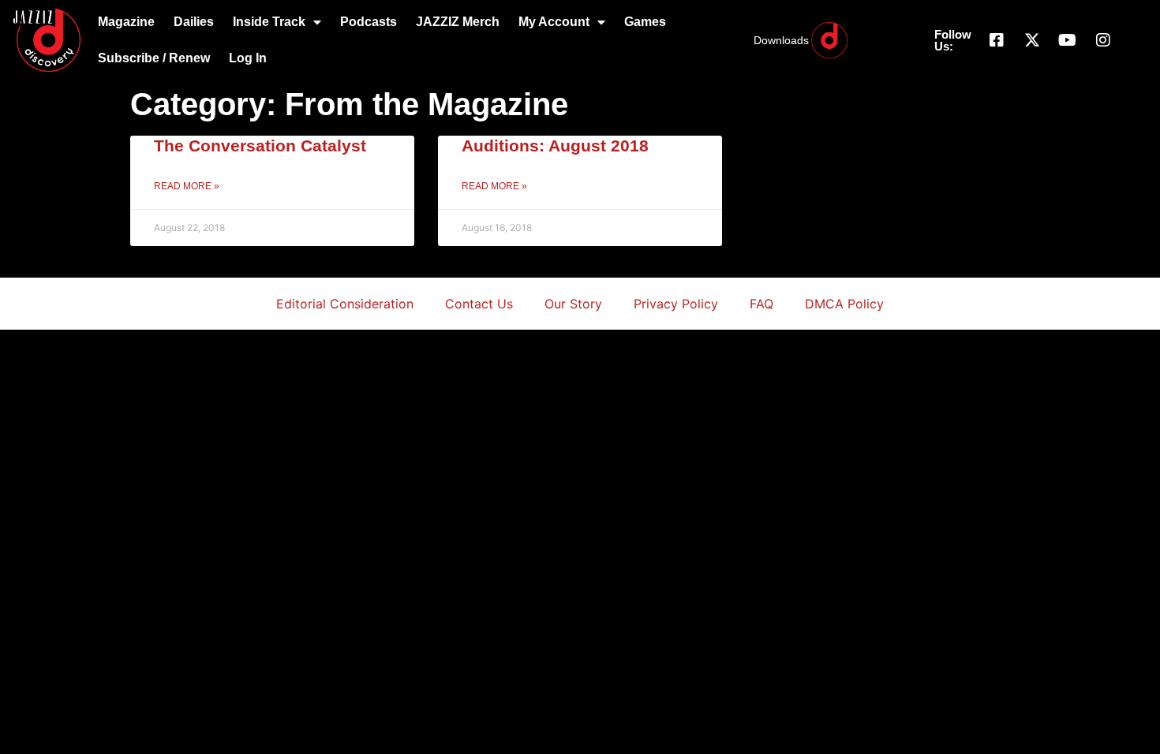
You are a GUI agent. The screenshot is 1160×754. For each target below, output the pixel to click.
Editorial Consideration (344, 304)
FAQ (761, 304)
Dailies (194, 21)
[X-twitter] (1032, 40)
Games (645, 21)
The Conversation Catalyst (260, 145)
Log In (248, 58)
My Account (553, 21)
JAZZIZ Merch (458, 21)
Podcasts (368, 21)
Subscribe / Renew (154, 58)
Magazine (126, 21)
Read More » (186, 186)
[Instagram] (1103, 40)
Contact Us (479, 304)
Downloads (781, 40)
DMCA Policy (844, 304)
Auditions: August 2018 (555, 145)
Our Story (573, 304)
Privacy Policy (676, 304)
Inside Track (269, 21)
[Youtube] (1067, 40)
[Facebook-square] (996, 40)
